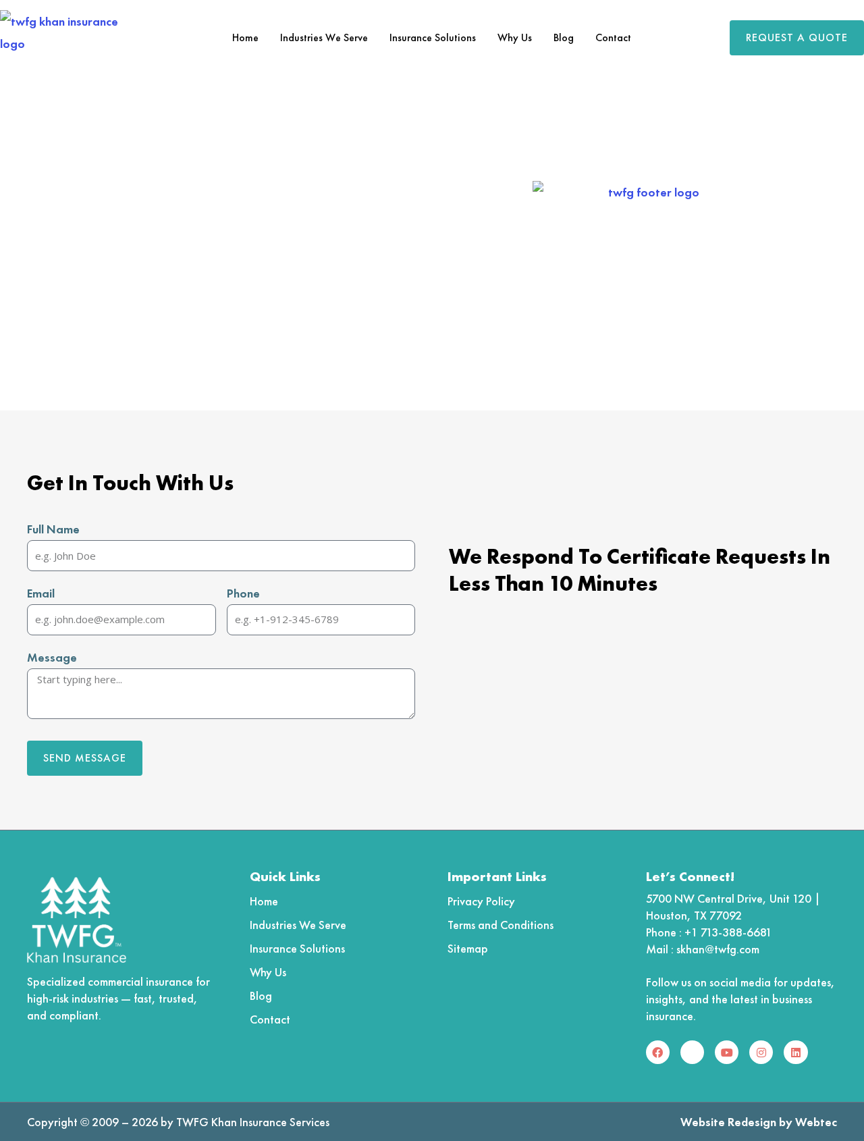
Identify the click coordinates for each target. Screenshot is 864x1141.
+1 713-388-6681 (728, 932)
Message (52, 657)
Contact (613, 37)
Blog (564, 37)
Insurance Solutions (432, 37)
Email (41, 593)
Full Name (53, 529)
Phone (243, 593)
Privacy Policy (481, 901)
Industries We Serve (324, 37)
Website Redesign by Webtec (758, 1122)
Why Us (514, 37)
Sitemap (468, 948)
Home (245, 37)
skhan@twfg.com (717, 949)
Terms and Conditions (501, 924)
